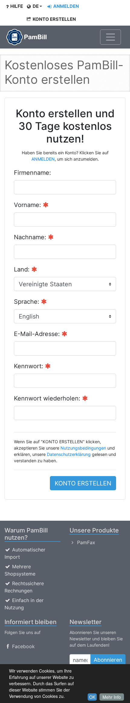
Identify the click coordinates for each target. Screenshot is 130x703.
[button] (34, 6)
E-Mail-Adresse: (38, 333)
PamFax (85, 542)
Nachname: (31, 237)
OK (92, 697)
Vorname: (28, 205)
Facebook (23, 646)
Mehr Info (111, 697)
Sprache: (27, 301)
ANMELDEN (43, 159)
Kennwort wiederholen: (48, 398)
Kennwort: (29, 366)
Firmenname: (32, 172)
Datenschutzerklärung (69, 454)
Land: (22, 269)
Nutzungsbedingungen (83, 447)
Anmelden (65, 6)
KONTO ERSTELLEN (54, 19)
